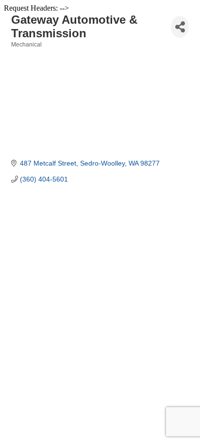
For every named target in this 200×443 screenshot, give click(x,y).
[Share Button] (180, 27)
